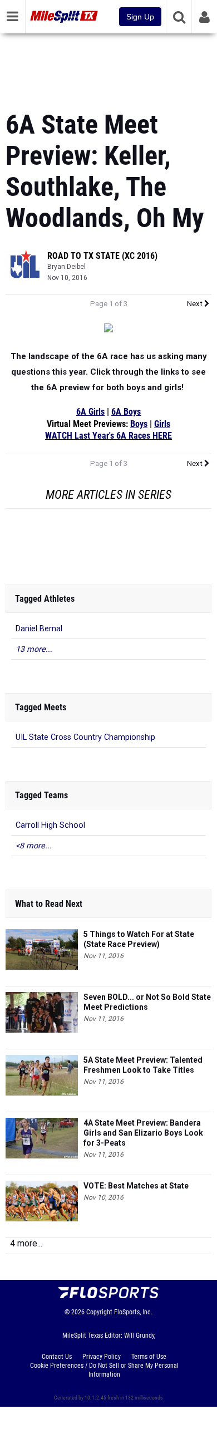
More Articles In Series (108, 495)
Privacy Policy (101, 1357)
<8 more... (34, 846)
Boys (138, 424)
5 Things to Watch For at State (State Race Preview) (138, 939)
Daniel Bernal (39, 629)
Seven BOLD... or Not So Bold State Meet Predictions (147, 1002)
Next (195, 303)
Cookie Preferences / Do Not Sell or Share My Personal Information (104, 1370)
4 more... (26, 1243)
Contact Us (57, 1357)
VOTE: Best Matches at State (136, 1185)
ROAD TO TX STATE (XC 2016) (102, 256)
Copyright (99, 1312)
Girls (162, 424)
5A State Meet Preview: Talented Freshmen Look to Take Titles (143, 1064)
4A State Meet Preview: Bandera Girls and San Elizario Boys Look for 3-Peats (143, 1132)
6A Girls (90, 412)
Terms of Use (148, 1357)
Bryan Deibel (66, 267)
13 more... (34, 649)
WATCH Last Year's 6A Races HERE (108, 436)
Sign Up (140, 16)
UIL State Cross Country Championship (85, 737)
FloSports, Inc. (133, 1312)
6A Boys (126, 412)
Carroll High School (50, 825)
